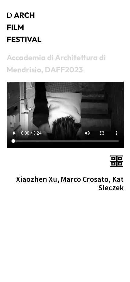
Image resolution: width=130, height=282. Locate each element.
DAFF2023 (64, 69)
